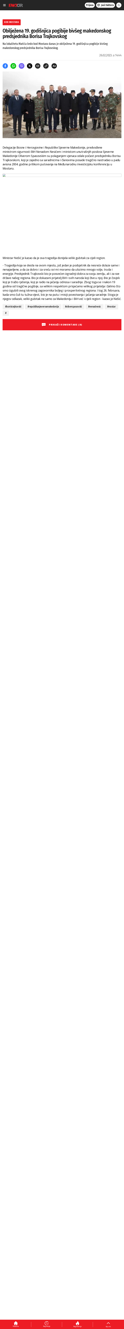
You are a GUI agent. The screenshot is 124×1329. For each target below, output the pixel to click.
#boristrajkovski (13, 306)
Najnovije (46, 1326)
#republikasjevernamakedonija (43, 306)
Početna (16, 1326)
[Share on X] (29, 66)
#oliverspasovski (73, 306)
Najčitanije (77, 1326)
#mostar (111, 306)
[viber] (21, 66)
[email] (38, 66)
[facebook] (5, 66)
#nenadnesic (94, 306)
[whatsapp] (13, 66)
